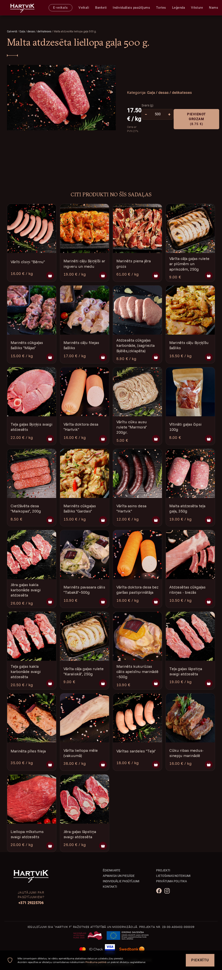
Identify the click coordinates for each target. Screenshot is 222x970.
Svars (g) (147, 105)
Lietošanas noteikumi (173, 875)
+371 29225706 (31, 903)
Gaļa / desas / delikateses (35, 31)
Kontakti (110, 886)
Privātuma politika (171, 881)
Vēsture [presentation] (197, 8)
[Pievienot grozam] (50, 275)
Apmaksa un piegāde (119, 875)
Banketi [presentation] (101, 8)
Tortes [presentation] (161, 8)
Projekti (163, 870)
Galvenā (12, 31)
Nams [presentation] (213, 8)
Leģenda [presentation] (178, 8)
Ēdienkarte (111, 870)
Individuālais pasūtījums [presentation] (131, 8)
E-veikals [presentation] (60, 8)
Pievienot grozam (196, 119)
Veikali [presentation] (83, 8)
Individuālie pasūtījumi (121, 881)
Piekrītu (200, 960)
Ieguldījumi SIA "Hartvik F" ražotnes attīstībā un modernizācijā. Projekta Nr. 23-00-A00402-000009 (111, 927)
